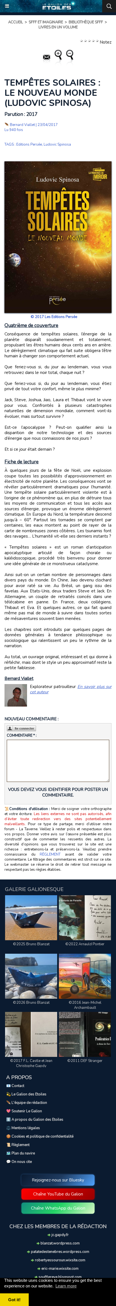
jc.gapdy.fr (60, 1234)
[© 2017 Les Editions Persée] (58, 163)
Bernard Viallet (22, 124)
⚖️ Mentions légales (23, 1128)
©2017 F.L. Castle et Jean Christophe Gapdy (31, 1063)
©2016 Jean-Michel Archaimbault (85, 1005)
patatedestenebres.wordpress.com (59, 1251)
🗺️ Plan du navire (20, 1153)
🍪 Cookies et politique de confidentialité (39, 1136)
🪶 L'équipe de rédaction (26, 1102)
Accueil (15, 22)
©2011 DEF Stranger (84, 1060)
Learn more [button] (66, 1286)
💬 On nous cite (19, 1161)
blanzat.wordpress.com (60, 1243)
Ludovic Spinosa (57, 144)
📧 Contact (15, 1085)
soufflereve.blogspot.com (60, 1277)
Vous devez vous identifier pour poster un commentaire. (58, 792)
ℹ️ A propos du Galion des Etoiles (34, 1119)
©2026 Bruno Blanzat (31, 1002)
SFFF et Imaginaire (46, 22)
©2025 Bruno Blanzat (31, 944)
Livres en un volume (58, 27)
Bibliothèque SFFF (86, 22)
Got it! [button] (14, 1299)
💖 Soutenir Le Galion (24, 1111)
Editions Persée (29, 144)
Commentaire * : (22, 735)
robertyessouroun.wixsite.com (59, 1260)
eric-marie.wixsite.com (60, 1268)
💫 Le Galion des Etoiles (26, 1094)
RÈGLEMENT (50, 854)
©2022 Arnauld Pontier (84, 944)
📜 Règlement (18, 1144)
